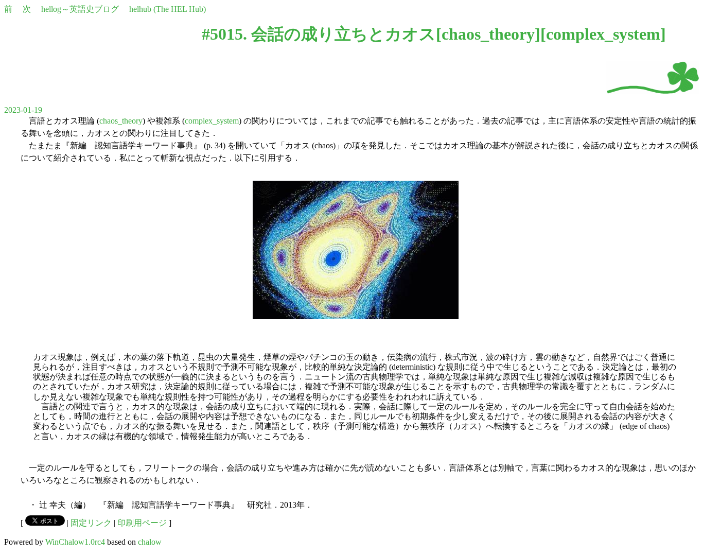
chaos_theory (488, 34)
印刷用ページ (142, 522)
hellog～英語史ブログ (80, 9)
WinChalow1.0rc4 (75, 541)
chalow (150, 541)
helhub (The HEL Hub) (167, 9)
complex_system (603, 34)
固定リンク (91, 522)
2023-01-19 (23, 110)
